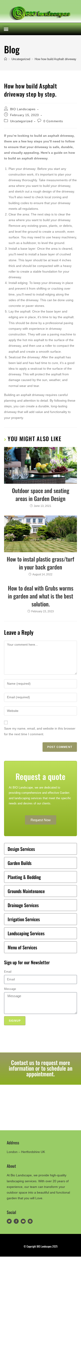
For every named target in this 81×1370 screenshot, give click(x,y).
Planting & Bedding (24, 877)
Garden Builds (20, 863)
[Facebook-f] (16, 1221)
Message (10, 989)
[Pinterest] (30, 1221)
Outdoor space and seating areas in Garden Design (40, 494)
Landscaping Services (26, 933)
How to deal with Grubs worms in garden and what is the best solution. (40, 596)
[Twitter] (9, 1221)
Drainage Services (23, 905)
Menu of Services (22, 947)
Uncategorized (21, 121)
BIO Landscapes (23, 109)
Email (7, 971)
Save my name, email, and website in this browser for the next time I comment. (39, 731)
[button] (6, 29)
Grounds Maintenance (26, 891)
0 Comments (53, 121)
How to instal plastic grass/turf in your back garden (40, 563)
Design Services (21, 848)
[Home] (5, 59)
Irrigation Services (24, 919)
